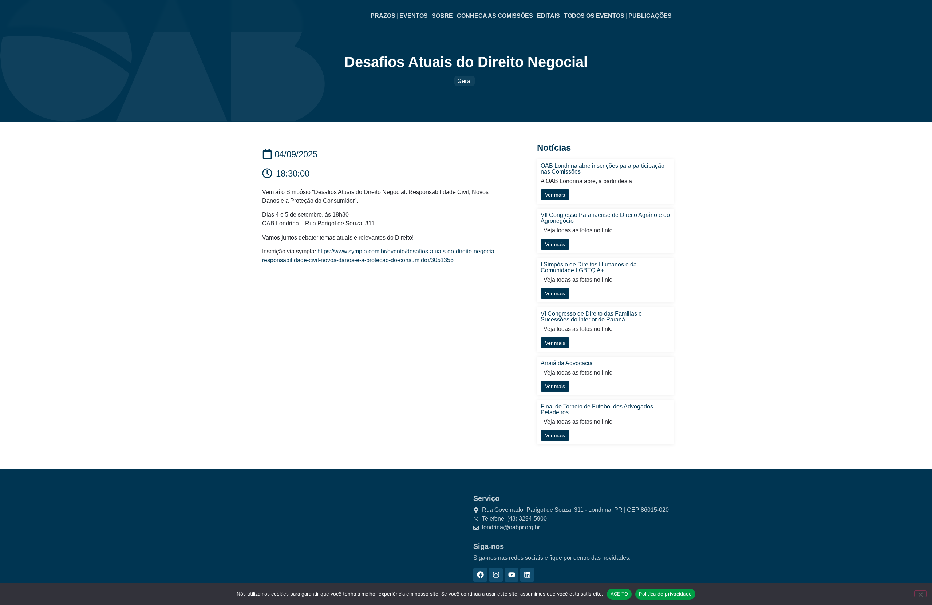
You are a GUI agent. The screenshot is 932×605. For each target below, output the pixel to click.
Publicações (650, 16)
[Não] (920, 593)
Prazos (383, 16)
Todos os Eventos (594, 16)
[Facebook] (480, 575)
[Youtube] (511, 575)
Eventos (413, 16)
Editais (548, 16)
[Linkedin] (527, 575)
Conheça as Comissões (495, 16)
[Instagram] (496, 575)
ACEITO (619, 594)
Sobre (442, 16)
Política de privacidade (665, 594)
